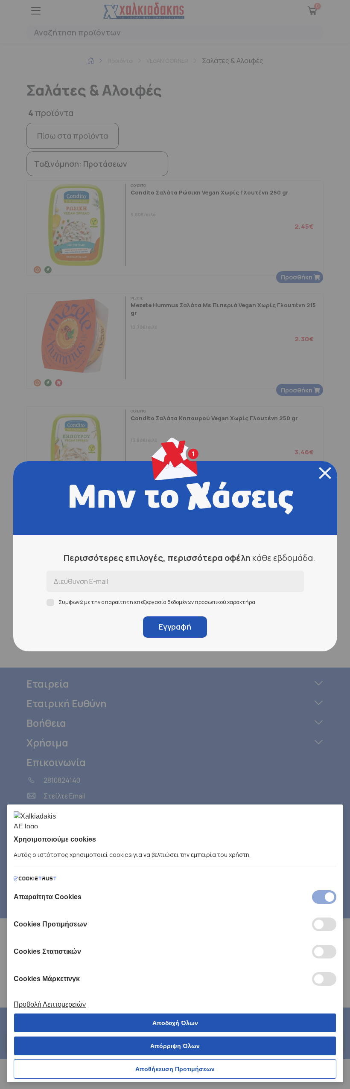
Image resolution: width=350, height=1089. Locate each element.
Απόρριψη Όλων (175, 1046)
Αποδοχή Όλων (175, 1022)
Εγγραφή (175, 626)
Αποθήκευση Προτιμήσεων (175, 1069)
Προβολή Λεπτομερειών (50, 1004)
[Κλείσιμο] (325, 473)
